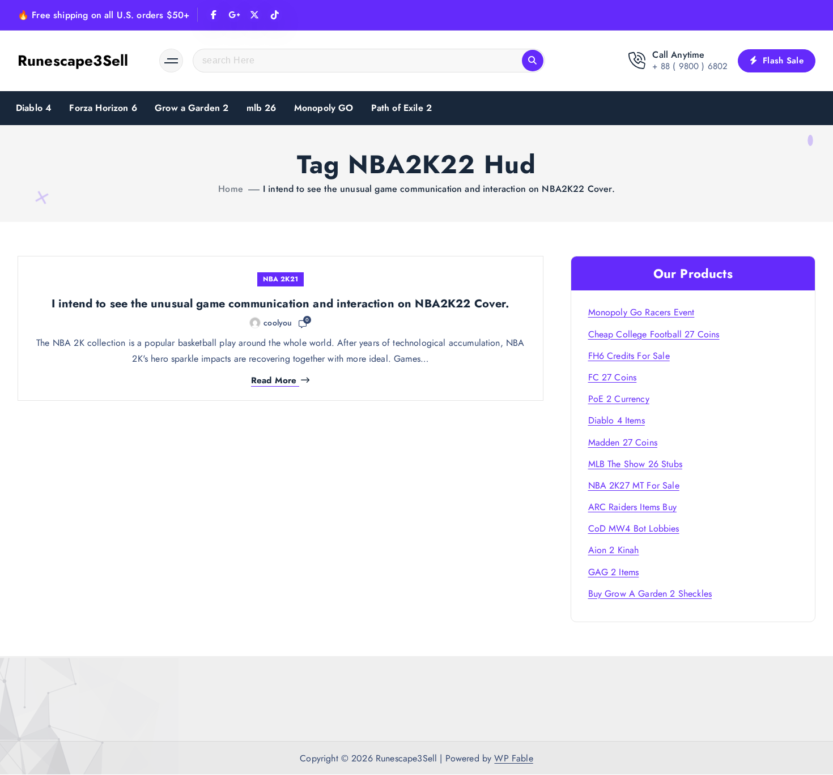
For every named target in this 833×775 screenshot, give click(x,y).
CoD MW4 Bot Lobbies (633, 528)
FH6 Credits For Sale (629, 355)
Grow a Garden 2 (191, 107)
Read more (273, 381)
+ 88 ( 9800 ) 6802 (690, 66)
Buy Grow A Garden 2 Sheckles (650, 593)
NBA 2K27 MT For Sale (633, 485)
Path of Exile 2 (401, 107)
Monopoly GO (324, 107)
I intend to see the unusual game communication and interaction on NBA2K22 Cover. (439, 188)
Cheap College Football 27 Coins (654, 334)
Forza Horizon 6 (103, 107)
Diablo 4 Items (616, 420)
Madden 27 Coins (622, 442)
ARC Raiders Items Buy (632, 506)
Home (230, 188)
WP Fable (513, 758)
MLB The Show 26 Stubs (635, 463)
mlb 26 (261, 107)
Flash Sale (782, 60)
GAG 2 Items (613, 572)
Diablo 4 (34, 107)
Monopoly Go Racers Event (641, 312)
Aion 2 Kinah (613, 549)
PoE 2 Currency (618, 398)
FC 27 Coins (612, 377)
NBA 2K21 (280, 279)
